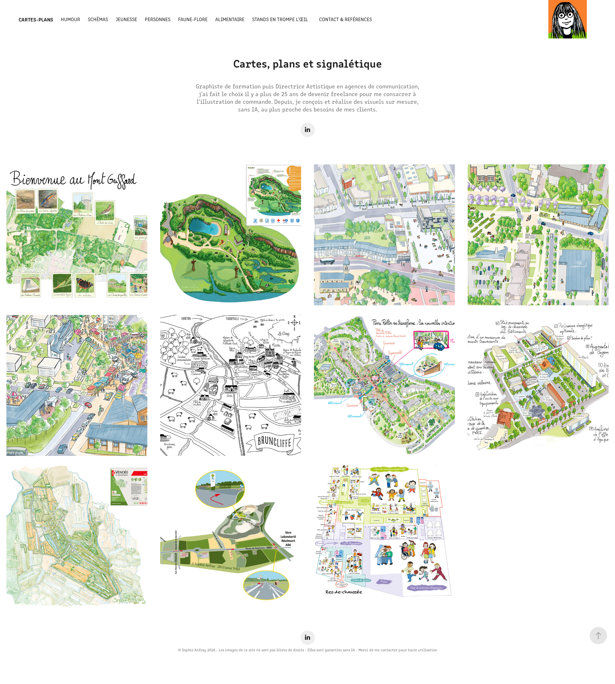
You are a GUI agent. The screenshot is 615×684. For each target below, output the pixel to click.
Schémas (98, 19)
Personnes (157, 19)
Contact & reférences (345, 19)
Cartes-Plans (36, 19)
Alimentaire (229, 19)
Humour (70, 19)
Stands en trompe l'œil (280, 19)
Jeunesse (126, 19)
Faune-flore (193, 19)
